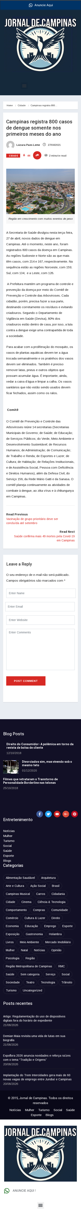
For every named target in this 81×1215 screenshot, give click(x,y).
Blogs (7, 860)
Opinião (56, 950)
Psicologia (12, 958)
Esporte (8, 855)
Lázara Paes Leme (28, 145)
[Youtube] (57, 814)
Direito (56, 918)
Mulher (7, 836)
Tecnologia (48, 982)
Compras (39, 910)
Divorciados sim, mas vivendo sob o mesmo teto (47, 763)
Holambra (55, 934)
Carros (40, 894)
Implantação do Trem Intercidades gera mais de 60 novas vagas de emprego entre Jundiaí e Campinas (37, 1077)
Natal (24, 950)
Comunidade (59, 910)
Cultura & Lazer (35, 918)
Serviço (50, 974)
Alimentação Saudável (20, 877)
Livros (10, 942)
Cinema (26, 902)
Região (30, 958)
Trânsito (66, 982)
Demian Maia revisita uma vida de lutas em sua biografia (34, 1038)
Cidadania (58, 894)
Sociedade (13, 982)
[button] (24, 85)
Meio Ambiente (29, 942)
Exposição (13, 934)
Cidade (22, 105)
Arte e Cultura (15, 885)
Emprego (50, 926)
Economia (12, 926)
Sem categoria (30, 974)
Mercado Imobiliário (58, 942)
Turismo (9, 841)
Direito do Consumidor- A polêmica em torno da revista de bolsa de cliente (40, 746)
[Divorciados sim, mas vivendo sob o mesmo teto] (11, 767)
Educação (31, 926)
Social (7, 845)
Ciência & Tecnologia (51, 902)
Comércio (12, 918)
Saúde (7, 850)
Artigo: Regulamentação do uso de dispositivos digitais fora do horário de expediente (34, 1018)
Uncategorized (32, 990)
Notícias (9, 831)
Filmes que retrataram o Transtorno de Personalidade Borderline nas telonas (30, 781)
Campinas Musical (18, 894)
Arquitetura (48, 877)
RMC (61, 966)
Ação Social (38, 885)
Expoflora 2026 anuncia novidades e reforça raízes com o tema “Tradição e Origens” (37, 1057)
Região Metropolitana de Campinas (29, 966)
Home (10, 105)
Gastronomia (34, 934)
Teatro (30, 982)
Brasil (55, 885)
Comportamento (16, 910)
